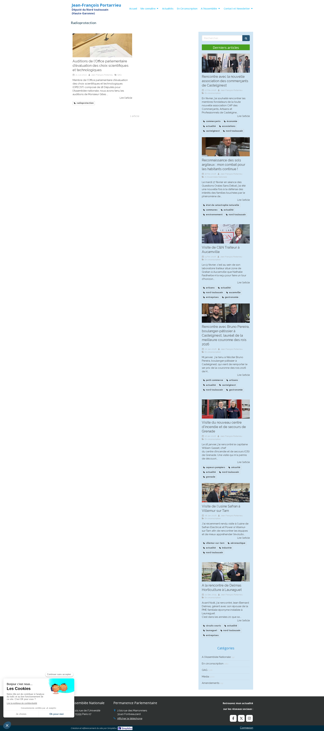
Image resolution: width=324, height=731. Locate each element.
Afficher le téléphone (129, 718)
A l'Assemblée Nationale (216, 657)
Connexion (246, 727)
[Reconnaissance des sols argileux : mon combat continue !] (226, 146)
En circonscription (212, 663)
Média (205, 676)
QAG (204, 670)
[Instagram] (249, 718)
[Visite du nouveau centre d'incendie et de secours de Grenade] (226, 409)
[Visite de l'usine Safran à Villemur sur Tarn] (226, 492)
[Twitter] (241, 718)
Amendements (210, 683)
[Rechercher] (246, 38)
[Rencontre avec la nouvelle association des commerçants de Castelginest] (226, 63)
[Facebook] (233, 718)
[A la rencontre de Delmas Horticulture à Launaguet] (226, 571)
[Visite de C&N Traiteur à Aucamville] (226, 233)
